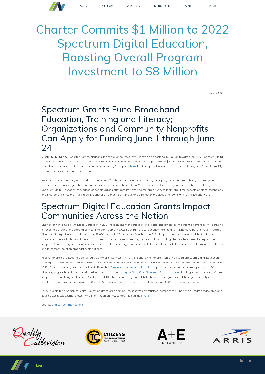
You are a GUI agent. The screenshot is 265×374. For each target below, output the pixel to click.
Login (40, 365)
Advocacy (133, 6)
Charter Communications (68, 304)
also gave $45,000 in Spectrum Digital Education (149, 272)
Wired (188, 6)
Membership (162, 6)
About (84, 6)
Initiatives (107, 6)
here (133, 166)
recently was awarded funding (132, 267)
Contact (211, 6)
